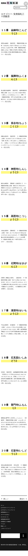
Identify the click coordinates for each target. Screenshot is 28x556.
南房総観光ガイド (5, 512)
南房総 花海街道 (9, 3)
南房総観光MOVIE (5, 519)
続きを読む (8, 54)
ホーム (2, 505)
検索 (2, 532)
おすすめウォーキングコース (8, 510)
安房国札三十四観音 (6, 521)
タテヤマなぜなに (5, 514)
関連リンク (3, 526)
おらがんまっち (4, 517)
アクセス (3, 523)
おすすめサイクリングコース (8, 507)
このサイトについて (6, 528)
